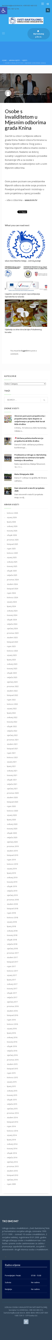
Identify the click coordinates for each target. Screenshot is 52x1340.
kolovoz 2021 (12, 757)
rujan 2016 (11, 1019)
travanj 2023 (12, 668)
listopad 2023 (12, 642)
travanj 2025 (12, 566)
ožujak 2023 (12, 673)
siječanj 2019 (12, 895)
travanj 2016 (12, 1042)
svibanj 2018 (12, 931)
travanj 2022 (12, 722)
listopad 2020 (12, 802)
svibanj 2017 (12, 984)
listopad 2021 (12, 748)
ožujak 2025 (12, 570)
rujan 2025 (11, 548)
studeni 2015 (12, 1064)
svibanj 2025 (12, 562)
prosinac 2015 (13, 1059)
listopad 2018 (12, 908)
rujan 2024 (11, 593)
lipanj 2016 (11, 1033)
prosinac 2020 (13, 793)
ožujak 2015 (12, 1099)
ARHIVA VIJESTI (14, 60)
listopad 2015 (12, 1068)
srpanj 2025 (12, 557)
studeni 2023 (12, 637)
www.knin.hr (31, 200)
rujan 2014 (11, 1126)
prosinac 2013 (13, 1166)
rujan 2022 (11, 699)
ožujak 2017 (12, 993)
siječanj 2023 (12, 682)
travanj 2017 (12, 988)
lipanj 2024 (11, 606)
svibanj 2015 (12, 1090)
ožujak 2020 (12, 833)
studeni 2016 (12, 1011)
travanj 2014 (12, 1148)
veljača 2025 (12, 575)
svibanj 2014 (12, 1144)
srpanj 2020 (12, 815)
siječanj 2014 (12, 1162)
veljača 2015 (12, 1104)
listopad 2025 (12, 544)
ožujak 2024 (12, 619)
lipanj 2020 (11, 819)
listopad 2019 (12, 855)
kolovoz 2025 (12, 553)
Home (4, 60)
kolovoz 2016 (12, 1024)
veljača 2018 (12, 944)
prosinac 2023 (13, 633)
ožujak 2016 (12, 1046)
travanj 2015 (12, 1095)
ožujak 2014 (12, 1153)
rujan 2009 (11, 1184)
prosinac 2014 (13, 1113)
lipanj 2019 (11, 873)
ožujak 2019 (12, 886)
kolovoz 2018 (12, 917)
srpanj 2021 (12, 762)
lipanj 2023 (11, 659)
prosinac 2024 (13, 579)
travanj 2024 (12, 615)
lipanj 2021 (11, 766)
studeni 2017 (12, 957)
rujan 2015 (11, 1073)
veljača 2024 (12, 624)
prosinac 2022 (13, 686)
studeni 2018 (12, 904)
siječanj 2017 (12, 1002)
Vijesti (24, 60)
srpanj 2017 (12, 975)
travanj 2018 (12, 935)
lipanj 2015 (11, 1086)
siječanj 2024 (12, 628)
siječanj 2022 (12, 735)
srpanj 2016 (12, 1028)
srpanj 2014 (12, 1135)
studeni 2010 (12, 1171)
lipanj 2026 (11, 522)
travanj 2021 (12, 775)
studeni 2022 (12, 691)
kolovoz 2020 (12, 810)
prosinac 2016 (13, 1006)
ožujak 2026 (12, 535)
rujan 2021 (11, 753)
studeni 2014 (12, 1117)
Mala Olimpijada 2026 (23, 474)
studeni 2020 (12, 797)
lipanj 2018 (11, 926)
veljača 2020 (12, 837)
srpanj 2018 (12, 922)
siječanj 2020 (12, 842)
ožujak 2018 (12, 939)
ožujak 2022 (12, 726)
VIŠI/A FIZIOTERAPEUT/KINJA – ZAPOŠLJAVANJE (23, 261)
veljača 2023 (12, 677)
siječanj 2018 (12, 948)
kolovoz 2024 (12, 597)
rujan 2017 (11, 966)
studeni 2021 (12, 744)
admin (17, 92)
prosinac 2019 (13, 846)
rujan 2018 (11, 913)
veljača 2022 (12, 731)
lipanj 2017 (11, 979)
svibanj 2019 (12, 877)
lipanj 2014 (11, 1139)
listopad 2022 (12, 695)
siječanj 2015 (12, 1108)
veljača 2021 (12, 784)
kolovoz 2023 (12, 651)
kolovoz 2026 (12, 513)
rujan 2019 (11, 859)
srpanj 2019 (12, 868)
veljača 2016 (12, 1050)
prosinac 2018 (13, 899)
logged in (25, 350)
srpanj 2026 (12, 517)
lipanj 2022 (11, 713)
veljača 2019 (12, 891)
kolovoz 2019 (12, 864)
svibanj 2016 (12, 1037)
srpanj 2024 (12, 602)
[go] (44, 400)
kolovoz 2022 (12, 704)
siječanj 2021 (12, 788)
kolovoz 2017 (12, 971)
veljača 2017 (12, 997)
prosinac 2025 (13, 539)
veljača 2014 (12, 1157)
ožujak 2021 (12, 779)
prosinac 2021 (13, 739)
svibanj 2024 (12, 610)
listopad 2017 (12, 962)
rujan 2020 (11, 806)
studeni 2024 (12, 584)
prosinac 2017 (13, 953)
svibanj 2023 (12, 664)
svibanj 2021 (12, 770)
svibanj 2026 (12, 526)
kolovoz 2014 (12, 1130)
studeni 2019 (12, 850)
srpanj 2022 (12, 708)
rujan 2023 (11, 646)
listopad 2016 (12, 1015)
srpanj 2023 (12, 655)
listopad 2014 (12, 1122)
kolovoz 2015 (12, 1077)
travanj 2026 (12, 530)
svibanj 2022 (12, 717)
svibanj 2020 (12, 824)
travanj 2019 (12, 882)
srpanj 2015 (12, 1082)
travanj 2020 (12, 828)
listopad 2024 (12, 588)
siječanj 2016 (12, 1055)
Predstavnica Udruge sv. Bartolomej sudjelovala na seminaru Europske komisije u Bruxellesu (30, 458)
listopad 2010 (12, 1175)
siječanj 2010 (12, 1179)
